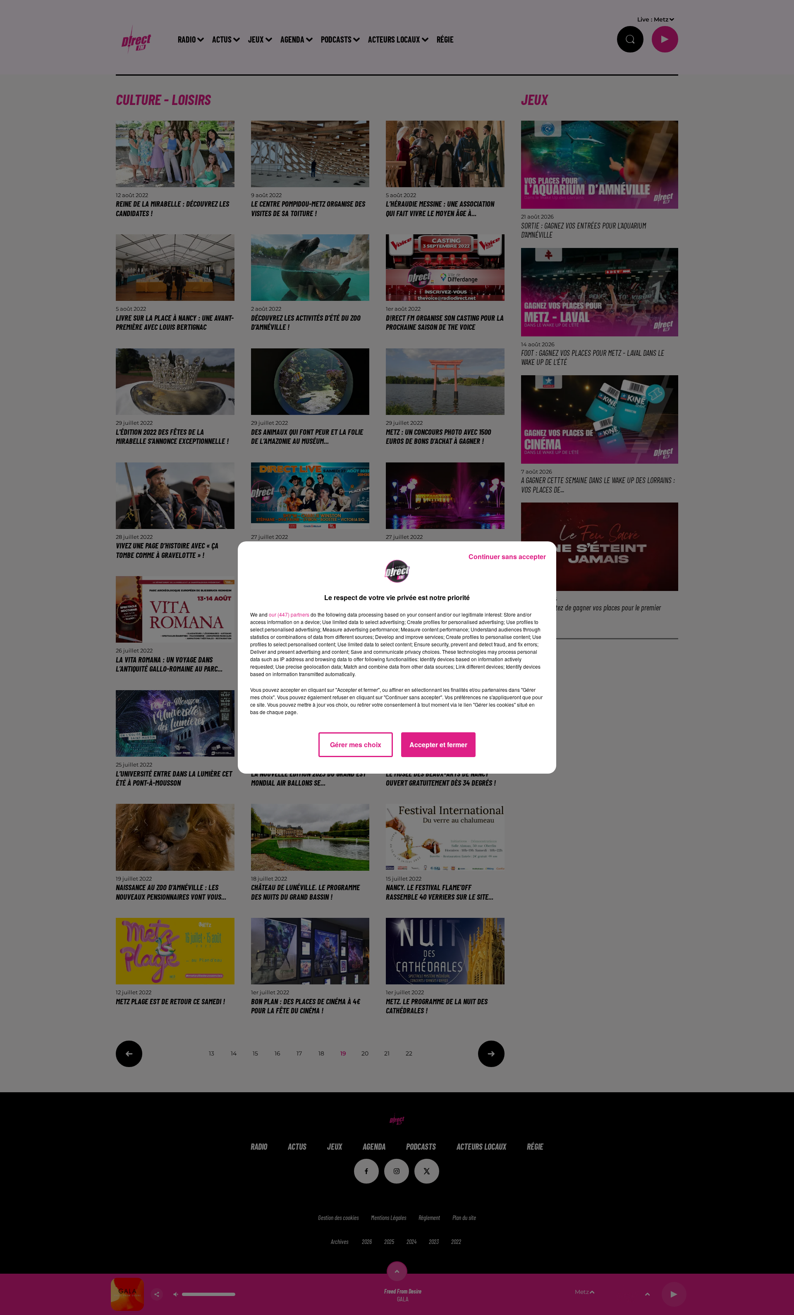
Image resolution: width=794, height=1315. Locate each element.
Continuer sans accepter (507, 556)
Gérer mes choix (355, 744)
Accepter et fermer (438, 744)
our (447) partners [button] (289, 614)
